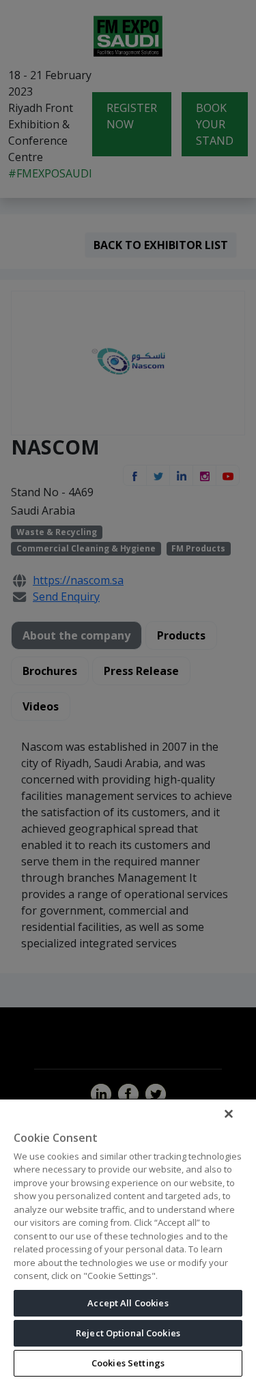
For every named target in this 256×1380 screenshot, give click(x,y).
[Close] (229, 1114)
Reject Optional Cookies (128, 1333)
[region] (128, 1239)
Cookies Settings (128, 1363)
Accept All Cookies (127, 1303)
